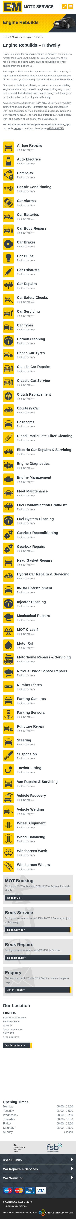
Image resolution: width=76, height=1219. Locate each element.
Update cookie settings (16, 1206)
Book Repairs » (16, 957)
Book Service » (16, 929)
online (17, 128)
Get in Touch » (16, 989)
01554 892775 (55, 128)
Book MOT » (14, 897)
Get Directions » (15, 1045)
